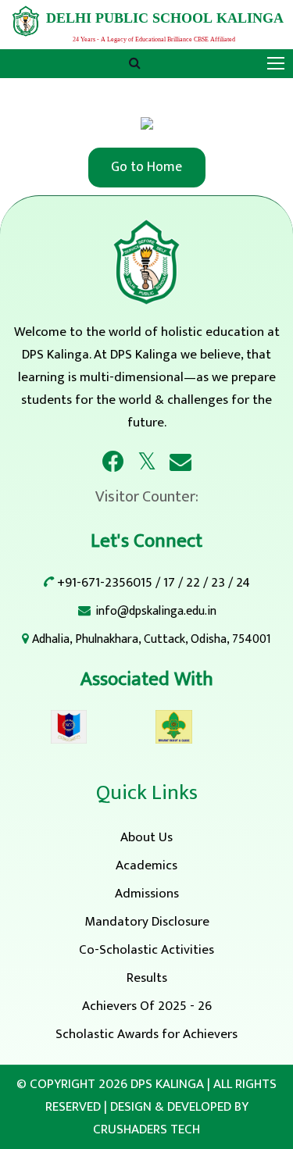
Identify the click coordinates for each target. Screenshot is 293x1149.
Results (147, 978)
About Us (146, 837)
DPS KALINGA (167, 1084)
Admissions (147, 894)
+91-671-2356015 (104, 583)
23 (218, 583)
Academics (146, 865)
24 (243, 583)
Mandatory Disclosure (146, 922)
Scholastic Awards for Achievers (146, 1034)
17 (169, 583)
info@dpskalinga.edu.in (155, 611)
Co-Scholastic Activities (146, 950)
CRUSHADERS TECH (146, 1129)
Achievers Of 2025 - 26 (147, 1006)
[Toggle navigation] (277, 64)
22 (193, 583)
